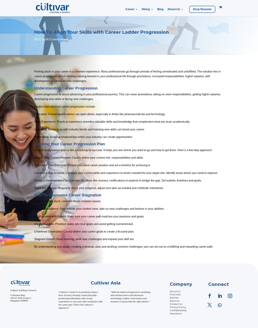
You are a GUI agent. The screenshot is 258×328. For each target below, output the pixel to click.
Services (174, 301)
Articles (174, 297)
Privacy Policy (178, 307)
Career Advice (59, 39)
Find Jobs (175, 294)
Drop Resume (202, 9)
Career (129, 9)
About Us (173, 9)
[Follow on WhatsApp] (219, 305)
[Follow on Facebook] (209, 296)
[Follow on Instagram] (230, 296)
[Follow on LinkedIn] (219, 296)
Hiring (146, 9)
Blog (160, 9)
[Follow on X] (209, 305)
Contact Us (176, 304)
